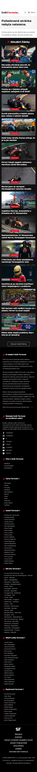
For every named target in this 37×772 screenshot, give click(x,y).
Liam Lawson (8, 532)
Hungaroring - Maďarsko (12, 593)
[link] (25, 12)
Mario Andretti (9, 660)
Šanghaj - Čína (9, 615)
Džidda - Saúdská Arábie (12, 584)
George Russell (9, 517)
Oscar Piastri (8, 528)
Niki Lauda (8, 651)
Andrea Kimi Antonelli (11, 515)
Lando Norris (8, 521)
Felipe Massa (8, 707)
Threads (9, 441)
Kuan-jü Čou (8, 718)
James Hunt (8, 671)
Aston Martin (8, 503)
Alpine (6, 494)
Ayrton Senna (8, 664)
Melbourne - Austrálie (11, 601)
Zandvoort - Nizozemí (11, 623)
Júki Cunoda (8, 556)
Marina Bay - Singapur (11, 599)
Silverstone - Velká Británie (13, 617)
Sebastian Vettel (9, 666)
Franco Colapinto (10, 539)
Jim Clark (7, 677)
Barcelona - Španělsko (11, 582)
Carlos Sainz (8, 548)
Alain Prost (7, 662)
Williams (7, 500)
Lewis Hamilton (9, 519)
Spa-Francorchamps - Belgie (13, 619)
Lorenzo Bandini (9, 716)
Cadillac (7, 505)
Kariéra (18, 749)
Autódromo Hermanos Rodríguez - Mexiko (18, 575)
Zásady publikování (18, 743)
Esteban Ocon (9, 552)
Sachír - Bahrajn (9, 577)
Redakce (7, 463)
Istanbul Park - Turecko (12, 630)
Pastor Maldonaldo (10, 709)
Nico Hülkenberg (10, 545)
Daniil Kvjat (8, 711)
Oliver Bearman (9, 541)
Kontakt (18, 737)
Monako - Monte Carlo (11, 606)
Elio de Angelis (9, 700)
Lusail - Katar (8, 597)
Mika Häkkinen (9, 681)
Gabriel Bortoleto (10, 543)
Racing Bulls (8, 492)
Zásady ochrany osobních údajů (18, 740)
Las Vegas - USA (9, 595)
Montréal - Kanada (10, 608)
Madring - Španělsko (11, 625)
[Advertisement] (19, 4)
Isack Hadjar (8, 530)
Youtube (9, 450)
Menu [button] (33, 12)
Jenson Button (9, 675)
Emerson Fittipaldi (10, 655)
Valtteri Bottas (9, 561)
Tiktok (8, 444)
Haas (6, 496)
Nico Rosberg (8, 653)
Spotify (8, 453)
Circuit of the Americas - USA (13, 573)
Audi (5, 498)
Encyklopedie (8, 466)
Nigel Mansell (8, 684)
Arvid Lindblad (9, 537)
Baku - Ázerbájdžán (10, 580)
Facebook (9, 433)
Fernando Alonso (10, 554)
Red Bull (7, 490)
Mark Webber (8, 705)
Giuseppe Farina (9, 668)
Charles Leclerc (9, 524)
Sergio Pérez (8, 563)
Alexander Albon (9, 550)
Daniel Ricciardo (9, 694)
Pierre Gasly (8, 535)
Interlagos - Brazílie (10, 588)
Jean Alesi (7, 696)
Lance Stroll (8, 559)
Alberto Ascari (8, 673)
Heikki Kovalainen (10, 713)
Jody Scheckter (9, 679)
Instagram (9, 435)
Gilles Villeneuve (9, 702)
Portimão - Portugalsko (12, 628)
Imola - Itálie (8, 586)
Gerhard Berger (9, 698)
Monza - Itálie (8, 610)
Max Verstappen (9, 526)
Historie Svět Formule (18, 752)
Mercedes (7, 483)
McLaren (7, 487)
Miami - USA (8, 604)
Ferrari (6, 485)
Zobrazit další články (18, 344)
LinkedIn (9, 447)
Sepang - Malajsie (10, 632)
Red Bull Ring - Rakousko (12, 612)
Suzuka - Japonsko (10, 591)
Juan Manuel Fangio (11, 657)
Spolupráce (8, 468)
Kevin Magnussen (10, 720)
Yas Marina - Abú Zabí (11, 621)
